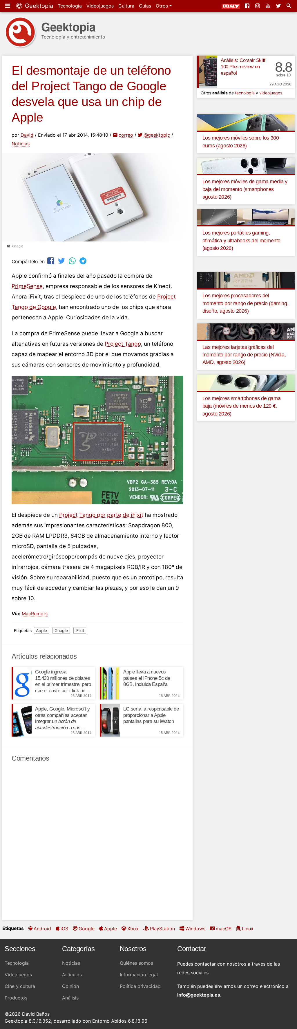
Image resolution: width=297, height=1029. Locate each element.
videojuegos (270, 92)
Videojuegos (100, 6)
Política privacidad (140, 986)
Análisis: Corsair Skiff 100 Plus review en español (243, 67)
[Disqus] (97, 841)
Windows (195, 928)
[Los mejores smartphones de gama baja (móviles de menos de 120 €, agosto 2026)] (246, 382)
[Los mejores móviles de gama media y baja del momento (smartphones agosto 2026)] (246, 166)
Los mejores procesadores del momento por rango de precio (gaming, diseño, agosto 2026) (245, 303)
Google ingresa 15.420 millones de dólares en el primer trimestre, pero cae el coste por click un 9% (63, 684)
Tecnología (70, 6)
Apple (41, 630)
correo (126, 135)
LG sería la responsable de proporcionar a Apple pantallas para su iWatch (151, 715)
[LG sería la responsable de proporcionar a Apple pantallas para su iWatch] (110, 720)
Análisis (70, 998)
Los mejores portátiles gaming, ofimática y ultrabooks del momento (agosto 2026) (241, 240)
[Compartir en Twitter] (62, 261)
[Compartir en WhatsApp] (73, 261)
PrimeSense (27, 286)
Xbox (133, 928)
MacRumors (35, 613)
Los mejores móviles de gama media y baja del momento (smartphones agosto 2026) (244, 189)
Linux (247, 928)
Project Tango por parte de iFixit (101, 515)
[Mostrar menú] (8, 6)
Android (42, 928)
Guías (145, 6)
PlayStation (162, 928)
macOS (223, 928)
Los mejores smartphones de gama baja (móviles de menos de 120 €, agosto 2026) (241, 406)
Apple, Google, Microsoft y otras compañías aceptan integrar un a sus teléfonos (62, 721)
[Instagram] (258, 6)
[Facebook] (247, 6)
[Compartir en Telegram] (83, 261)
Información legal (139, 974)
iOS (64, 928)
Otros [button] (162, 6)
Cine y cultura (20, 986)
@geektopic (157, 135)
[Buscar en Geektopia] (289, 6)
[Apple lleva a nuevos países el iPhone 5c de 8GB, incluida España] (110, 683)
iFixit (79, 630)
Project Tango (123, 343)
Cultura (126, 6)
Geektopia (38, 5)
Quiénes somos (136, 963)
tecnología (245, 92)
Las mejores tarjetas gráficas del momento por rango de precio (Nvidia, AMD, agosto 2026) (244, 354)
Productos (16, 998)
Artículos (72, 974)
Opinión (70, 986)
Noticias (21, 144)
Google (61, 630)
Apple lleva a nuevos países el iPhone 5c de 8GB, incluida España (146, 678)
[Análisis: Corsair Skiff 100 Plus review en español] (207, 72)
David (27, 135)
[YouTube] (268, 6)
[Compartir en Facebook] (51, 261)
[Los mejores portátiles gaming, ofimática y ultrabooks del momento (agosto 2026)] (246, 217)
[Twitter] (279, 6)
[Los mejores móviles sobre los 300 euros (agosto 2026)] (246, 122)
